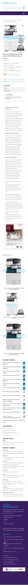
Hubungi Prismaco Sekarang (13, 74)
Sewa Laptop (6, 435)
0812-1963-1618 (13, 543)
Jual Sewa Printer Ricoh (11, 20)
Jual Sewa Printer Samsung (9, 432)
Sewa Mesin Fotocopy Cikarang (10, 564)
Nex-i (14, 582)
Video (5, 88)
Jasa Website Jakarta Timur (13, 581)
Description (7, 85)
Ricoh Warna (22, 81)
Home (4, 20)
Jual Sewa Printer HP (8, 428)
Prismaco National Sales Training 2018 (11, 559)
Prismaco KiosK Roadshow (9, 562)
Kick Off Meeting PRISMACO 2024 (10, 557)
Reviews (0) (7, 90)
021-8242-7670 (19, 536)
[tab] (14, 85)
